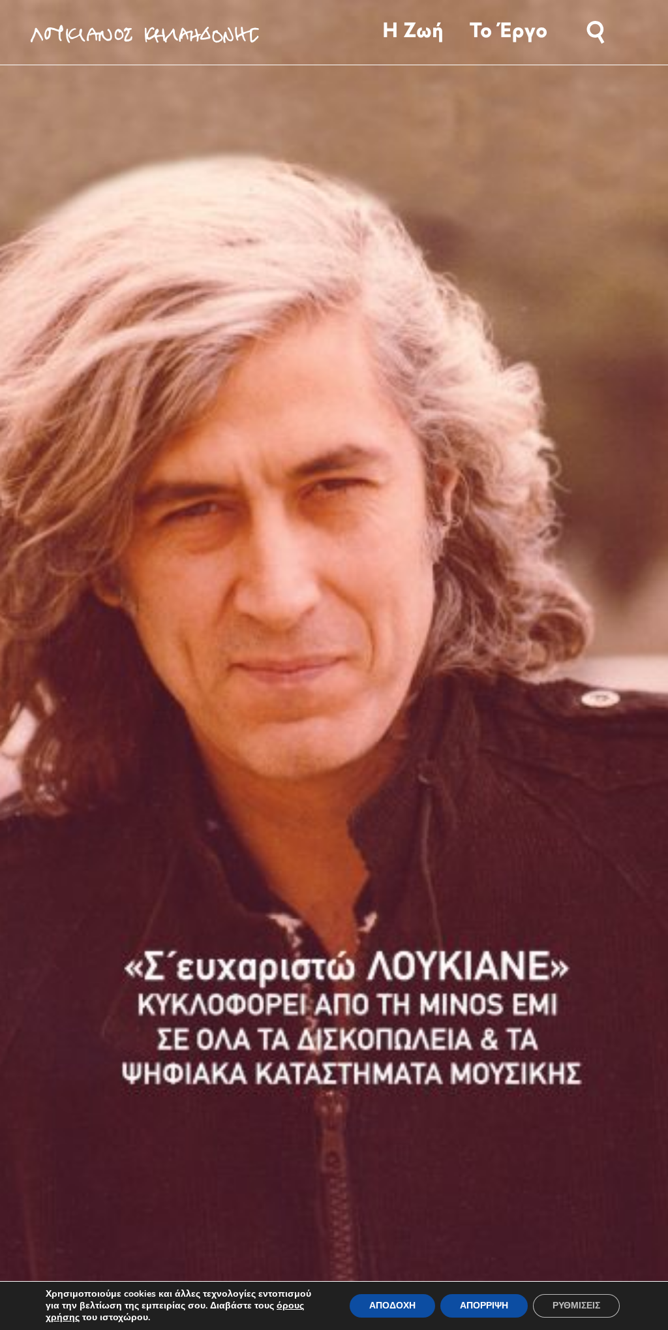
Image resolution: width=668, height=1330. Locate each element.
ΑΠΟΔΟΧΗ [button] (392, 1305)
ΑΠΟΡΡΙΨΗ (484, 1305)
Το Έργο (508, 32)
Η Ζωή (413, 32)
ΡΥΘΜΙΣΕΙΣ (576, 1305)
